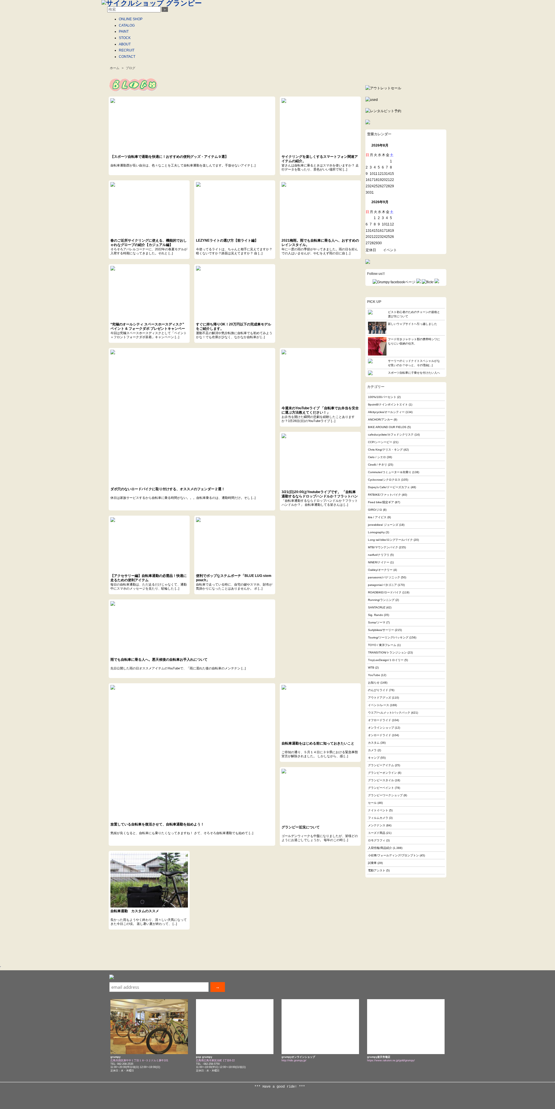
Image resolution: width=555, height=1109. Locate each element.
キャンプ (374, 757)
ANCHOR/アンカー (380, 419)
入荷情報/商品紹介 (380, 847)
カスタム (374, 742)
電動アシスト (376, 870)
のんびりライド (378, 690)
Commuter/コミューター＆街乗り (389, 472)
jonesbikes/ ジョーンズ (383, 524)
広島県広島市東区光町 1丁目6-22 (215, 1060)
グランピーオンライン (382, 772)
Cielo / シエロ (377, 457)
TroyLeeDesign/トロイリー (386, 660)
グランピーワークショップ (385, 795)
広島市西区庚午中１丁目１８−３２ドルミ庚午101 (139, 1060)
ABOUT (125, 44)
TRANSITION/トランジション (387, 652)
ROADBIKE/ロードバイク (385, 592)
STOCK (125, 38)
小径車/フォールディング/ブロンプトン (393, 855)
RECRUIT (126, 50)
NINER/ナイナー (378, 562)
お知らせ (374, 682)
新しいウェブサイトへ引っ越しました (412, 323)
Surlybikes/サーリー (381, 630)
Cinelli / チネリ (377, 464)
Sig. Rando (375, 614)
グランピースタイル (381, 780)
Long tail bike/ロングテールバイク (390, 539)
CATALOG (127, 25)
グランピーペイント (381, 787)
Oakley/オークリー (380, 569)
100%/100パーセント (382, 397)
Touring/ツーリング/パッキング (388, 637)
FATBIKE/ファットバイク (384, 494)
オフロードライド (379, 720)
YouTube (374, 675)
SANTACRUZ (376, 607)
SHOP (131, 19)
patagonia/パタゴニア (382, 584)
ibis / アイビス (377, 517)
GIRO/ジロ (375, 509)
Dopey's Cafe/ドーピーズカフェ (389, 487)
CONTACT (127, 57)
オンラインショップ (381, 727)
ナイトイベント (378, 810)
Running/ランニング (381, 599)
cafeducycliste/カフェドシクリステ (391, 434)
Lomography (376, 532)
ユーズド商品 (376, 832)
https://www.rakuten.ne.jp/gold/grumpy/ (391, 1060)
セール (372, 802)
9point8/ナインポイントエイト (388, 404)
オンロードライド (379, 735)
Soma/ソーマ (376, 622)
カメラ (372, 750)
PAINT (124, 31)
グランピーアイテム (381, 765)
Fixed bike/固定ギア (381, 502)
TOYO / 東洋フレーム (382, 645)
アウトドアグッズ (379, 697)
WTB (371, 667)
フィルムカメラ (378, 817)
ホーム (114, 68)
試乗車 (372, 862)
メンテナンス (376, 825)
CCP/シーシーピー (380, 442)
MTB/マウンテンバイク (383, 547)
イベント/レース (378, 705)
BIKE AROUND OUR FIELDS (387, 427)
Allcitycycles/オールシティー (386, 412)
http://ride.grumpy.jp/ (294, 1060)
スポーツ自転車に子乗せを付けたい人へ (414, 372)
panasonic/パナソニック (384, 577)
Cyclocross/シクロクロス (384, 479)
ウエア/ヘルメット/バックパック (389, 712)
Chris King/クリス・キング (385, 449)
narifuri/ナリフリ (378, 554)
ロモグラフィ (376, 840)
